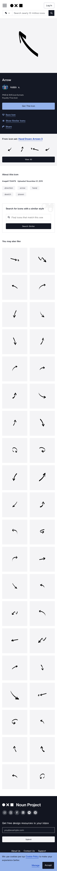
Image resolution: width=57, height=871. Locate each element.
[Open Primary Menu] (5, 6)
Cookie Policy (32, 856)
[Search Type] (7, 13)
